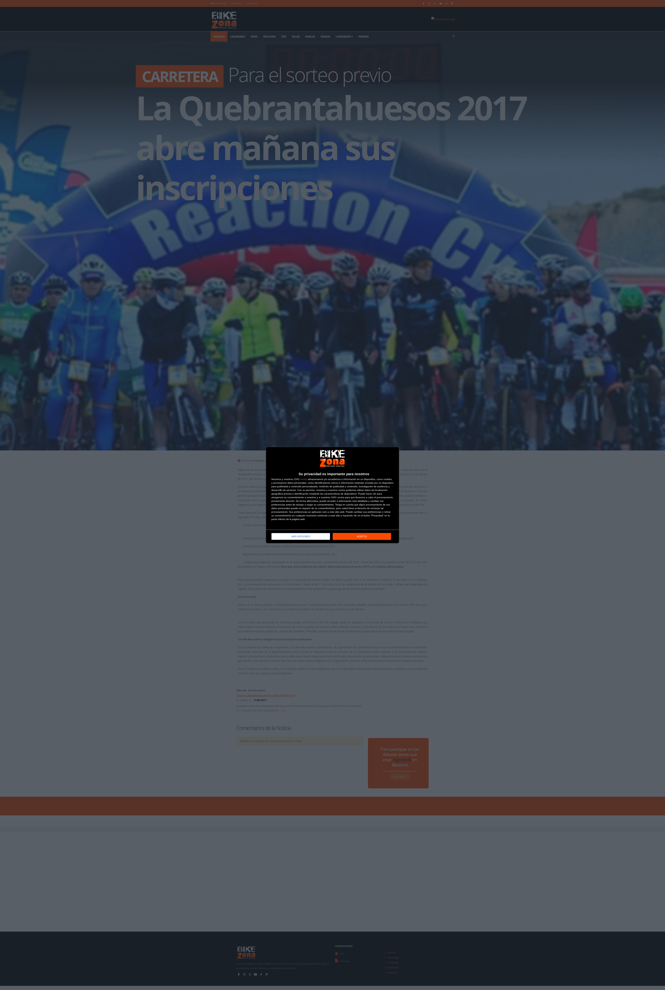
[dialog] (332, 495)
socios (303, 479)
